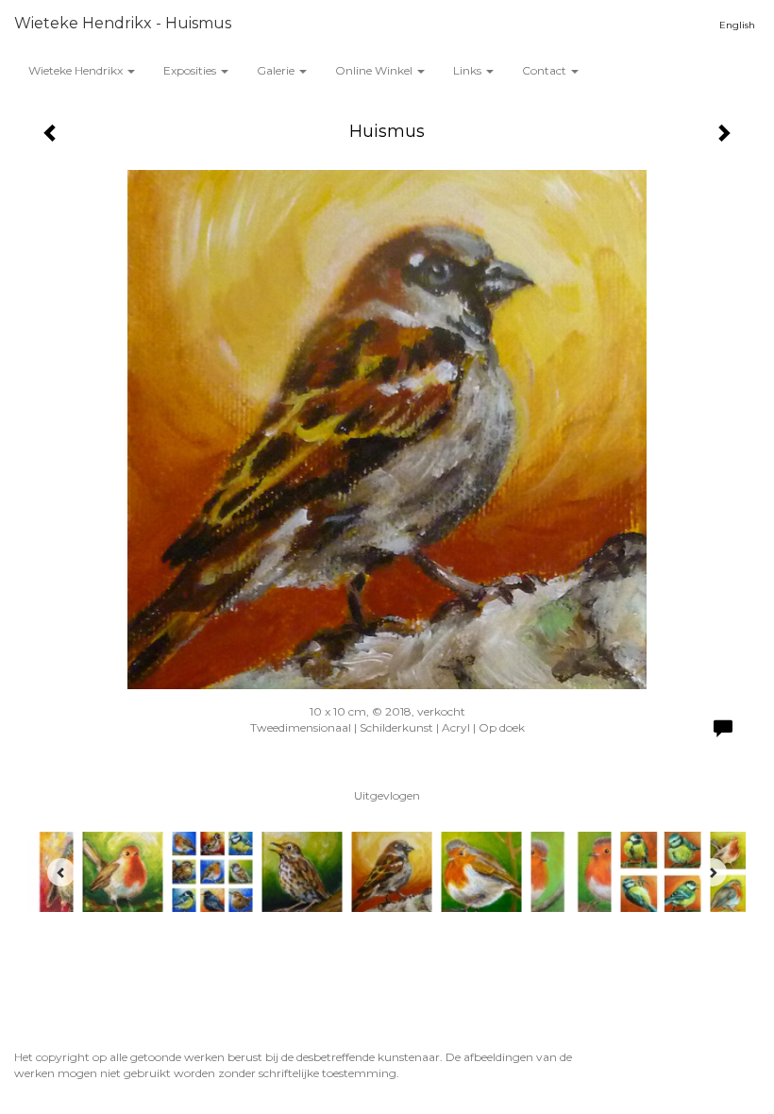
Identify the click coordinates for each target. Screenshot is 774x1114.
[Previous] (61, 872)
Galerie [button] (277, 70)
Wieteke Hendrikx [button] (77, 70)
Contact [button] (545, 70)
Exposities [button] (191, 70)
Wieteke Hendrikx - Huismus (122, 23)
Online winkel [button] (375, 70)
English (737, 25)
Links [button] (468, 70)
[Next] (712, 872)
